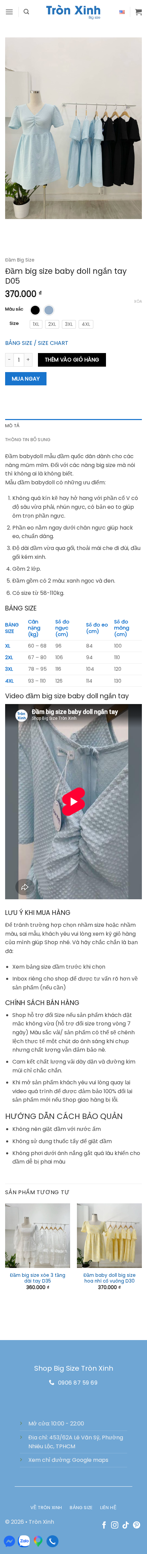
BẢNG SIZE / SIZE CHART (36, 343)
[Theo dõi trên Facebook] (104, 1526)
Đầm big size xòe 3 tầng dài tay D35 (37, 1278)
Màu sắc (14, 309)
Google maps (90, 1460)
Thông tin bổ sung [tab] (27, 439)
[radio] (35, 310)
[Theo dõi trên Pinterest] (136, 1526)
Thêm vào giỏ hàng (72, 359)
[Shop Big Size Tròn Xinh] (73, 12)
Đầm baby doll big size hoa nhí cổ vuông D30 (109, 1278)
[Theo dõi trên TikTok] (125, 1526)
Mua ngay (26, 378)
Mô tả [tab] (12, 426)
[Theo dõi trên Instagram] (114, 1526)
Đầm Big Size (20, 260)
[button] (9, 11)
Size (14, 323)
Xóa (138, 301)
